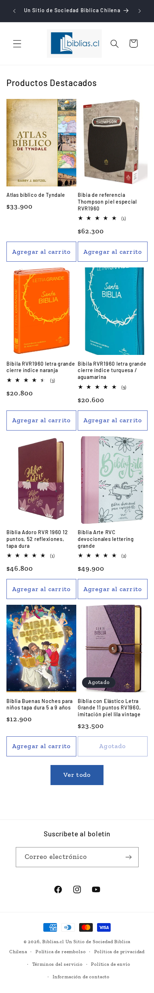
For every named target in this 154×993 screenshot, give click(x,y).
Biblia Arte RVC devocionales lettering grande (106, 538)
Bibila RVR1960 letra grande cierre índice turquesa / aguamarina (112, 370)
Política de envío (110, 964)
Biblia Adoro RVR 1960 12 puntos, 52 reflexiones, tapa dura (37, 538)
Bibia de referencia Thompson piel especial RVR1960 (107, 201)
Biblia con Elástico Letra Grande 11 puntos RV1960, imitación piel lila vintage (109, 707)
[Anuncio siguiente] (140, 11)
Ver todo (77, 775)
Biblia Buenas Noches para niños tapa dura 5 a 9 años (39, 704)
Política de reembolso (60, 951)
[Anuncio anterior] (14, 11)
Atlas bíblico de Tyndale (35, 195)
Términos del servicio (57, 964)
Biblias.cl (53, 941)
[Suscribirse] (128, 857)
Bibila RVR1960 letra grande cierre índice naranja (40, 367)
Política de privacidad (119, 951)
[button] (17, 43)
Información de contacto (81, 976)
